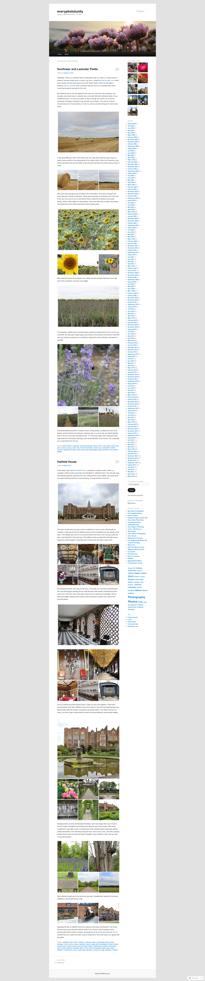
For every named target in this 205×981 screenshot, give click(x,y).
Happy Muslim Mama (135, 561)
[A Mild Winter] (133, 100)
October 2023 (132, 196)
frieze (64, 946)
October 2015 (132, 406)
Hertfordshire (106, 448)
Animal (130, 568)
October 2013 (132, 460)
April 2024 (131, 182)
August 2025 (132, 148)
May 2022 (131, 234)
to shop (95, 950)
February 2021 (132, 268)
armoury (76, 944)
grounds (85, 946)
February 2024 (132, 187)
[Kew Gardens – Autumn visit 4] (143, 100)
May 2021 (131, 261)
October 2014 (132, 433)
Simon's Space (133, 515)
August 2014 (132, 438)
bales (109, 446)
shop (84, 950)
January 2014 (132, 453)
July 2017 (131, 359)
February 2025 (132, 162)
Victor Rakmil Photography (137, 533)
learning (139, 587)
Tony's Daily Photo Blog (136, 520)
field (87, 448)
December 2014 (133, 429)
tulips (103, 950)
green (80, 946)
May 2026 (131, 130)
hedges (105, 946)
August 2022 (132, 227)
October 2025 (132, 144)
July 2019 (131, 309)
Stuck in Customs (133, 556)
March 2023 (131, 212)
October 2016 (132, 379)
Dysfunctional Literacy (135, 538)
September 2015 (133, 408)
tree (99, 950)
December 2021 (133, 246)
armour (71, 944)
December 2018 (133, 325)
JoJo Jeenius (132, 536)
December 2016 (133, 374)
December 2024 (133, 164)
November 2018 (133, 327)
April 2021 (131, 264)
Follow (131, 490)
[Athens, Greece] (143, 89)
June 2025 (131, 153)
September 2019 (133, 304)
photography (93, 450)
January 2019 (132, 322)
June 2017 (131, 361)
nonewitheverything (134, 522)
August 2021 (132, 255)
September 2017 (133, 354)
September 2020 (133, 279)
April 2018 (131, 338)
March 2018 (131, 340)
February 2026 (132, 137)
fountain (59, 946)
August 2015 (132, 411)
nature (79, 450)
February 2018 (132, 343)
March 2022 (131, 239)
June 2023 (131, 205)
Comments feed (133, 624)
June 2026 (131, 128)
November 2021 (133, 248)
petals (83, 450)
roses (145, 602)
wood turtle (131, 552)
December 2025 (133, 139)
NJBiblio (130, 558)
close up (68, 448)
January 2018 (132, 345)
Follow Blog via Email (136, 481)
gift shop (75, 946)
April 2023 (131, 209)
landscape (67, 450)
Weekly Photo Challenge (135, 607)
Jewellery (137, 582)
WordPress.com (133, 626)
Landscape (76, 446)
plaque (104, 948)
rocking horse (68, 950)
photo (87, 450)
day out (79, 448)
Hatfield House (67, 462)
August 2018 (132, 329)
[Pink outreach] (143, 67)
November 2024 (133, 167)
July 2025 (131, 151)
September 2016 (133, 381)
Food (137, 580)
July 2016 (131, 386)
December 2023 (133, 191)
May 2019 (131, 313)
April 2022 (131, 236)
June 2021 (131, 259)
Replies (115, 950)
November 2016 (133, 377)
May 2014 (131, 444)
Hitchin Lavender (70, 85)
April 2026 (131, 133)
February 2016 (132, 397)
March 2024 (131, 185)
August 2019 (132, 307)
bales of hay (115, 446)
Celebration (132, 570)
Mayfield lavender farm (106, 80)
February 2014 (132, 451)
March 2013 (131, 476)
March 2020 (131, 291)
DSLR (65, 446)
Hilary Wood (132, 531)
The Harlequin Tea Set (135, 563)
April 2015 (131, 420)
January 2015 (132, 426)
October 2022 (132, 223)
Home (59, 54)
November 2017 (133, 350)
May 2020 (131, 286)
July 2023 (131, 203)
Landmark (81, 942)
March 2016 (131, 395)
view (111, 450)
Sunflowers (105, 450)
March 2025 (131, 160)
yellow (115, 450)
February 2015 (132, 424)
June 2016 (131, 388)
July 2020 (131, 284)
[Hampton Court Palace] (133, 111)
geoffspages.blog (133, 525)
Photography (89, 446)
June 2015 (131, 415)
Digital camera (140, 573)
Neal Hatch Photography (136, 511)
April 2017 (131, 365)
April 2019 (131, 316)
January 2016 (132, 399)
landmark (69, 948)
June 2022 (131, 232)
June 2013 (131, 469)
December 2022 (133, 218)
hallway (90, 946)
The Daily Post (132, 554)
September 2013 (133, 463)
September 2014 (133, 435)
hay (100, 448)
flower (91, 448)
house (59, 948)
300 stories (131, 545)
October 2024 (132, 169)
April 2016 (131, 392)
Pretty (100, 446)
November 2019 (133, 300)
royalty (80, 950)
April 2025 (131, 157)
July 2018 (131, 331)
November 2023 (133, 194)
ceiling (93, 944)
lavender (73, 450)
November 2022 (133, 221)
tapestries (89, 950)
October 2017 (132, 352)
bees (58, 448)
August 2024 (132, 173)
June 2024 (131, 178)
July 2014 (131, 440)
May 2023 (131, 207)
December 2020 (133, 273)
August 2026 (132, 124)
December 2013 (133, 456)
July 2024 (131, 176)
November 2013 (133, 458)
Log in (130, 619)
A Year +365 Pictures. (135, 529)
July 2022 (131, 230)
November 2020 (133, 275)
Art (134, 568)
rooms (75, 950)
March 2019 (131, 318)
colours (74, 448)
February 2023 (132, 214)
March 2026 (131, 135)
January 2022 (132, 243)
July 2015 (131, 413)
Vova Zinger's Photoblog (136, 527)
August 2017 (132, 356)
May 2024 (131, 180)
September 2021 (133, 252)
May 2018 (131, 336)
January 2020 (132, 295)
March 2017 (131, 368)
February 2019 (132, 320)
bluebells (82, 944)
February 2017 (132, 370)
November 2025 (133, 142)
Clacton (139, 571)
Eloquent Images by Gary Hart (138, 518)
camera (63, 448)
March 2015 (131, 422)
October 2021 (132, 250)
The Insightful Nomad (135, 513)
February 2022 (132, 241)
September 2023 (133, 198)
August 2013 (132, 465)
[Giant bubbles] (133, 89)
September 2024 (133, 171)
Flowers (69, 446)
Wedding (140, 605)
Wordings (60, 944)
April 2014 (131, 447)
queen (108, 948)
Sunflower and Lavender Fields (77, 69)
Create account (133, 617)
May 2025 (131, 155)
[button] (67, 179)
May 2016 (131, 390)
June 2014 (131, 442)
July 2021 (131, 257)
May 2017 (131, 363)
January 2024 (132, 189)
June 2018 (131, 334)
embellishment (104, 944)
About (66, 54)
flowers (96, 448)
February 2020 (132, 293)
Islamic (130, 582)
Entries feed (132, 622)
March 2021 (131, 266)
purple (100, 450)
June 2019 (131, 311)
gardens (69, 946)
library (82, 948)
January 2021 (132, 270)
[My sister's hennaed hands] (143, 78)
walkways (108, 950)
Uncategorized (132, 605)
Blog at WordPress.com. (102, 973)
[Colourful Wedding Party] (133, 67)
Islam (142, 579)
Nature (82, 446)
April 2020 (131, 288)
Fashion (137, 577)
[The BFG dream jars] (133, 78)
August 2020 (132, 282)
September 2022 (133, 225)
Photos (95, 446)
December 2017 (133, 347)
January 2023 (132, 216)
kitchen (64, 948)
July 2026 (131, 126)
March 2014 (131, 449)
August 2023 (132, 200)
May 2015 (131, 417)
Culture (71, 942)
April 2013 (131, 474)
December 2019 (133, 298)
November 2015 (133, 404)
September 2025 (133, 146)
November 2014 (133, 431)
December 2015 (133, 402)
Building (65, 942)
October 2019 (132, 302)
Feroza (142, 577)
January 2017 (132, 372)
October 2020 (132, 277)
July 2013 (131, 467)
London (131, 590)
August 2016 (132, 383)
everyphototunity (70, 11)
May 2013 (131, 472)
